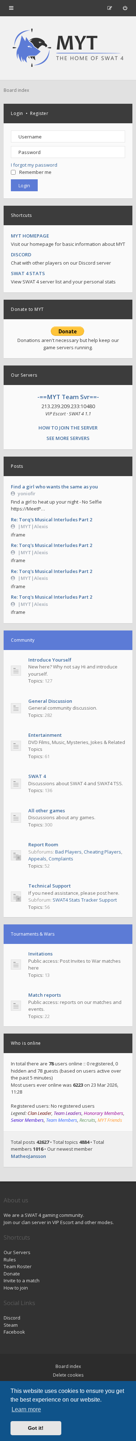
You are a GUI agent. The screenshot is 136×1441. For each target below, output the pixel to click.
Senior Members (27, 1120)
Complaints (61, 858)
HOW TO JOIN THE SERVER (68, 427)
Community (22, 640)
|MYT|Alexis (33, 526)
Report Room (43, 844)
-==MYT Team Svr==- (68, 397)
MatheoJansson (28, 1156)
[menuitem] (125, 8)
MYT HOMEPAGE (30, 235)
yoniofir (27, 493)
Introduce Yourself (49, 660)
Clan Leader (39, 1113)
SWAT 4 (37, 776)
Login (17, 113)
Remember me (35, 172)
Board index (68, 1366)
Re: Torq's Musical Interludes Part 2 (51, 519)
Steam (11, 1325)
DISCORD (21, 254)
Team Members (61, 1120)
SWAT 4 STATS (28, 273)
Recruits (87, 1120)
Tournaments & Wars (32, 934)
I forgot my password (34, 165)
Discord (12, 1317)
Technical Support (49, 885)
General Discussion (50, 701)
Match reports (44, 995)
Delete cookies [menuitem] (68, 1375)
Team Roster (18, 1266)
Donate (12, 1273)
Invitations (40, 953)
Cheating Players (102, 851)
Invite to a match (22, 1280)
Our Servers (17, 1252)
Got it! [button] (36, 1428)
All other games (46, 810)
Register (39, 113)
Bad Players (68, 851)
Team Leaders (68, 1113)
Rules (10, 1259)
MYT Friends (110, 1120)
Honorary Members (103, 1113)
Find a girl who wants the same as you (54, 486)
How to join (16, 1287)
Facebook (14, 1332)
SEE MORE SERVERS (68, 438)
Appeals (37, 858)
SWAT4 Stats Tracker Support (85, 900)
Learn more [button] (26, 1409)
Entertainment (45, 735)
